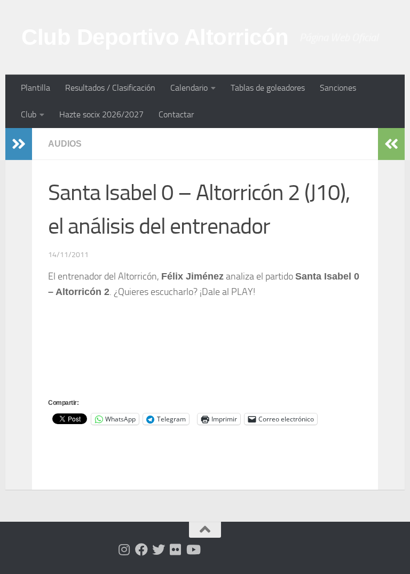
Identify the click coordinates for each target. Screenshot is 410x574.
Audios (65, 143)
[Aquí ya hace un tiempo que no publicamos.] (158, 549)
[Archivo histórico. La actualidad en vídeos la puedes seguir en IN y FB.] (192, 549)
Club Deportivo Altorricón (155, 37)
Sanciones (338, 88)
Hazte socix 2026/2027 (101, 114)
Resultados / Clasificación (110, 88)
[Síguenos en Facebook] (141, 549)
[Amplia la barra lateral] (18, 144)
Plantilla (35, 88)
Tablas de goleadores (268, 88)
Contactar (176, 114)
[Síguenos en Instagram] (124, 549)
